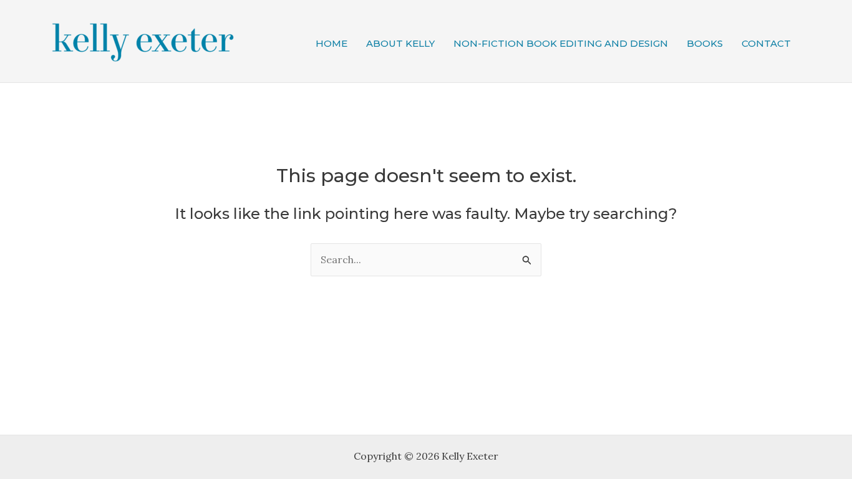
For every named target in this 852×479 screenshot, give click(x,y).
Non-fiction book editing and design (560, 43)
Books (705, 43)
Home (331, 43)
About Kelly (400, 43)
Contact (766, 43)
